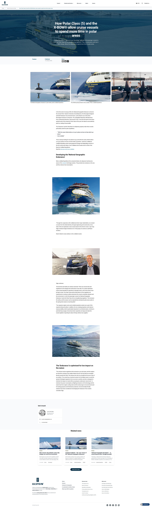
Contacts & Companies (67, 485)
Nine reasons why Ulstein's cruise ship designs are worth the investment (49, 453)
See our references (105, 491)
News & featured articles (11, 8)
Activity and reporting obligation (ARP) (89, 494)
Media (87, 3)
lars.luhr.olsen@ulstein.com (47, 419)
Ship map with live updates (68, 489)
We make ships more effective (107, 487)
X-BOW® (64, 163)
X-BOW (84, 462)
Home (3, 8)
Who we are (79, 3)
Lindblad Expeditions (77, 462)
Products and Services (68, 3)
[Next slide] (119, 87)
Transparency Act (85, 491)
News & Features (85, 485)
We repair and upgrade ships (107, 485)
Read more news (76, 469)
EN (136, 3)
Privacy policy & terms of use (87, 489)
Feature (34, 59)
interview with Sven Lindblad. (67, 149)
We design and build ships (106, 483)
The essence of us (85, 483)
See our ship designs (105, 489)
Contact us (147, 3)
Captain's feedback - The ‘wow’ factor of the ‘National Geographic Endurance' (76, 453)
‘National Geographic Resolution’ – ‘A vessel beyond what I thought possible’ (101, 453)
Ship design (50, 462)
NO (138, 3)
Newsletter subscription (86, 487)
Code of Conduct (85, 493)
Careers (93, 3)
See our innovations (105, 493)
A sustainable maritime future (68, 487)
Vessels (58, 3)
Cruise (45, 462)
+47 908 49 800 (44, 422)
